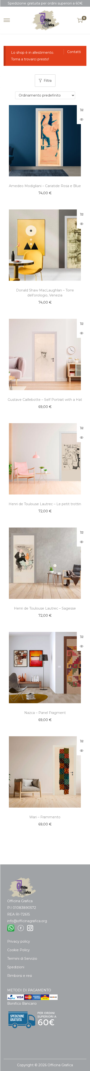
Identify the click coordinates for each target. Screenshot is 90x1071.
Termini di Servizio (22, 958)
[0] (80, 20)
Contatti (74, 52)
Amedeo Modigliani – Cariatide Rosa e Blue (45, 186)
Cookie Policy (18, 950)
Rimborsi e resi (19, 976)
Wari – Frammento (44, 817)
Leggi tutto (81, 110)
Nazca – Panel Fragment (45, 713)
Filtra (48, 80)
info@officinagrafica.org (27, 921)
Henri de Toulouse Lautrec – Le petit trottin (45, 504)
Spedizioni (15, 967)
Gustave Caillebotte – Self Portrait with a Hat (45, 399)
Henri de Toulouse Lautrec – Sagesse (45, 608)
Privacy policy (18, 941)
